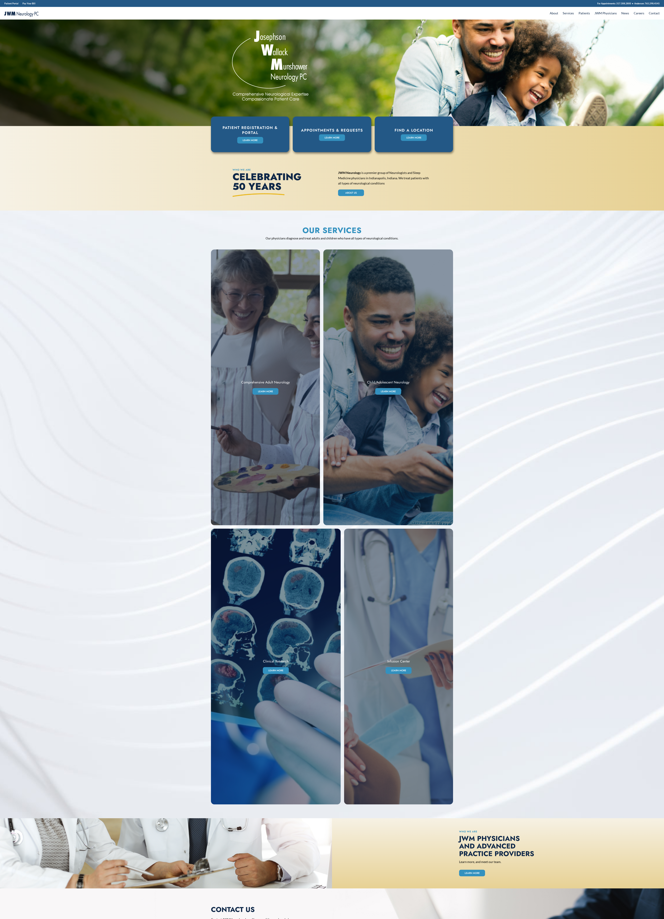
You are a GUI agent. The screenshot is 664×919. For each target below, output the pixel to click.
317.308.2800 (623, 3)
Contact (654, 13)
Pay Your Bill (28, 3)
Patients (584, 13)
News (625, 13)
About (554, 13)
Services (568, 13)
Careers (639, 13)
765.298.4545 (652, 3)
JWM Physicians (605, 13)
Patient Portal (11, 3)
